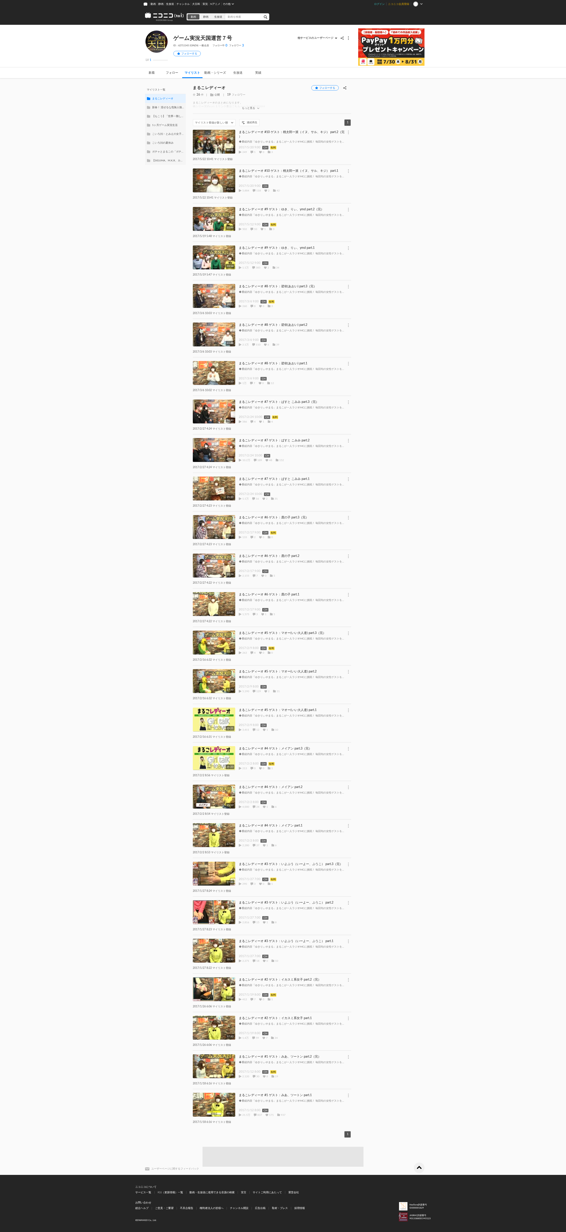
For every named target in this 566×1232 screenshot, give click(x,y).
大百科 (196, 4)
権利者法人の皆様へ (212, 1208)
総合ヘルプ (142, 1208)
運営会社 (293, 1192)
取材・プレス (280, 1208)
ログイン (379, 4)
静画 (161, 4)
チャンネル (183, 4)
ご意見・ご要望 (164, 1208)
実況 (205, 4)
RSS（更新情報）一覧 (170, 1192)
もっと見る (248, 108)
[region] (165, 125)
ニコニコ (164, 16)
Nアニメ (215, 4)
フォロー (172, 72)
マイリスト (192, 72)
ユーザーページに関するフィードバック (175, 1168)
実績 (258, 72)
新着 (152, 72)
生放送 (170, 4)
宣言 (243, 1192)
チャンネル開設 (239, 1208)
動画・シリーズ (215, 72)
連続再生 (252, 122)
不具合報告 (186, 1208)
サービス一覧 (143, 1192)
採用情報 (299, 1208)
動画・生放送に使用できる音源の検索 (212, 1192)
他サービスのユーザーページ (316, 38)
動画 (153, 4)
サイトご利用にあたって (267, 1192)
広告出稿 (260, 1208)
